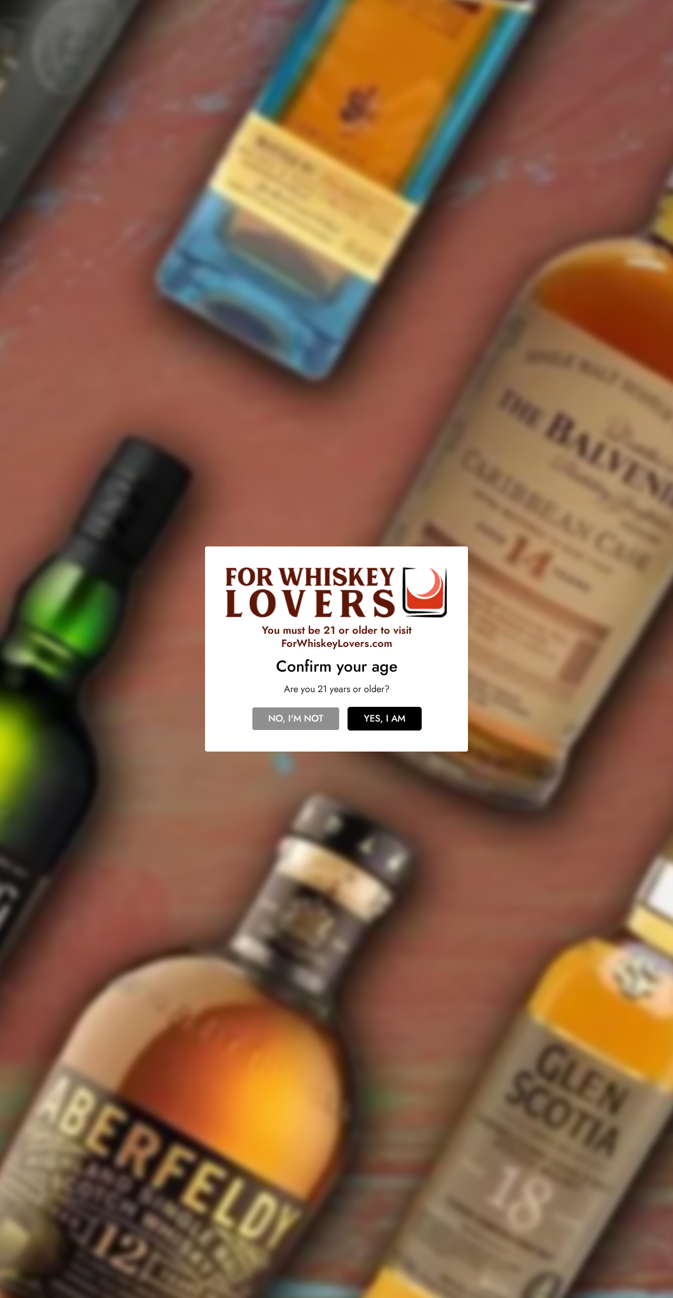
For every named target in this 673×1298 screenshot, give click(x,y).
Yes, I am (384, 718)
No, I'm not (295, 718)
